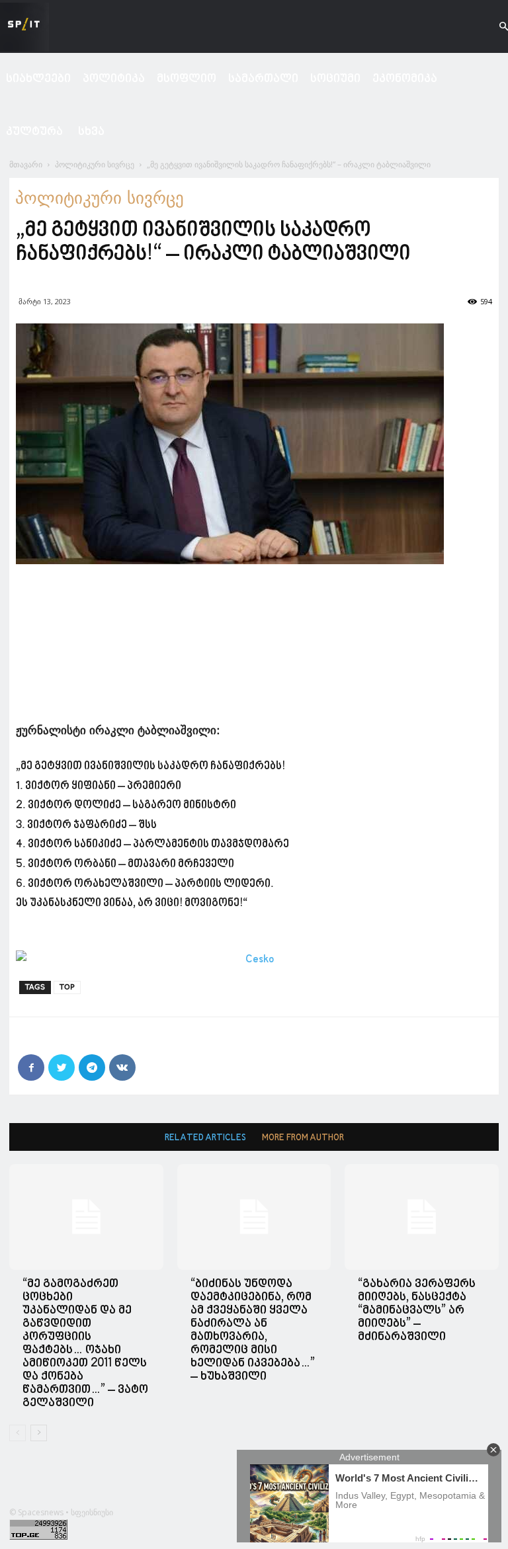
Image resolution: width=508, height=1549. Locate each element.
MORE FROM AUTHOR (303, 1138)
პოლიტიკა (114, 79)
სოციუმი (335, 79)
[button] (492, 27)
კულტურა (34, 132)
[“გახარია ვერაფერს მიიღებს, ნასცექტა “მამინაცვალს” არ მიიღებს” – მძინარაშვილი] (422, 1217)
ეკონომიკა (404, 79)
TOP (67, 987)
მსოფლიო (186, 79)
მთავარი (25, 164)
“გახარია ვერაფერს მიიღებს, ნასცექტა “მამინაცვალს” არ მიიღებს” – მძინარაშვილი (417, 1310)
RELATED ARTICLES (205, 1138)
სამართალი (263, 79)
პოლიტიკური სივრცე (94, 164)
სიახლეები (38, 79)
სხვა (91, 132)
